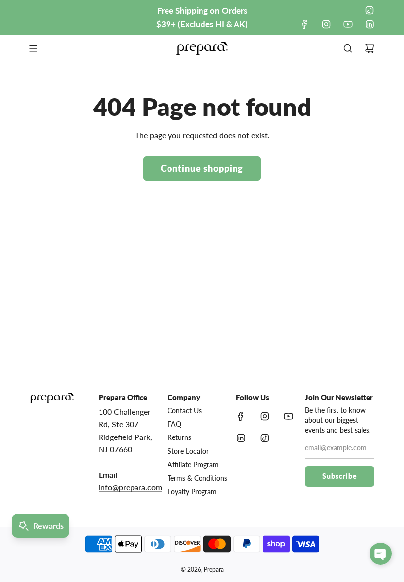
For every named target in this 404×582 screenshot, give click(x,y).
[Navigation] (33, 48)
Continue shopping (202, 168)
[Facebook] (304, 24)
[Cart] (369, 48)
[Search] (348, 48)
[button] (381, 554)
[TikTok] (369, 10)
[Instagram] (326, 24)
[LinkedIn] (369, 24)
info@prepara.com (130, 487)
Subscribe (339, 476)
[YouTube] (348, 24)
